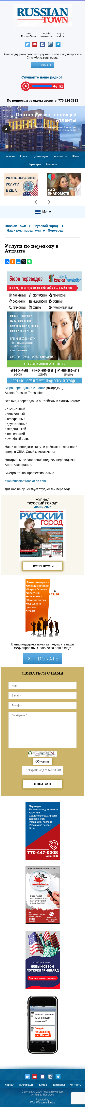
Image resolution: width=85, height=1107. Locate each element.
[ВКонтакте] (7, 261)
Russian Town (15, 226)
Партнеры (34, 164)
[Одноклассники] (12, 261)
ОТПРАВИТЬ (42, 784)
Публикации (40, 156)
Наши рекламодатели (24, 230)
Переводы (56, 230)
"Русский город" (46, 226)
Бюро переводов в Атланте (25, 388)
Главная (10, 156)
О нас (24, 156)
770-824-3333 (68, 100)
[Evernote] (29, 261)
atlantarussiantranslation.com (25, 481)
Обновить (42, 761)
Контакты (51, 164)
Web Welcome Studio (42, 1102)
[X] (23, 261)
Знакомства (60, 156)
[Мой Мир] (18, 261)
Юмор (76, 156)
